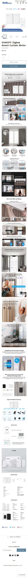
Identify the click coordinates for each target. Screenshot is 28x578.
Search (14, 542)
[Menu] (26, 2)
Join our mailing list (14, 546)
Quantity (4, 54)
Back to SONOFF (15, 536)
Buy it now (14, 66)
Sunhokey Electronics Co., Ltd (14, 565)
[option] (5, 36)
